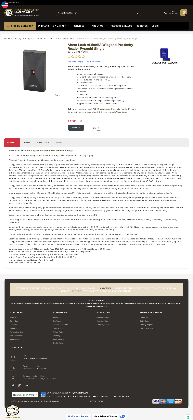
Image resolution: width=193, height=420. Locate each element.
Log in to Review (93, 61)
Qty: (94, 128)
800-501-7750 (42, 369)
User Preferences (16, 336)
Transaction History (17, 332)
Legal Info (96, 401)
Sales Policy (58, 328)
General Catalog (102, 317)
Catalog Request (146, 325)
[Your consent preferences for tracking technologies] (188, 417)
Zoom (57, 95)
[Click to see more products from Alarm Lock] (164, 55)
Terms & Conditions (60, 325)
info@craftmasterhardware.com (35, 358)
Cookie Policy (58, 343)
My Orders (14, 317)
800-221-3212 (28, 369)
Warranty (56, 336)
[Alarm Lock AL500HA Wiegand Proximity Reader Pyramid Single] (35, 44)
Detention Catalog (103, 321)
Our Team (57, 321)
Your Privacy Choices (105, 416)
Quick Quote (144, 321)
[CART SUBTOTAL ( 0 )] (184, 12)
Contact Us (144, 317)
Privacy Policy (58, 339)
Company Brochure (103, 325)
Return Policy (58, 332)
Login (155, 26)
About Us (56, 317)
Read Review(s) (75, 61)
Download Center (147, 328)
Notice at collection (78, 416)
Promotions (14, 328)
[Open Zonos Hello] (4, 4)
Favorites (13, 325)
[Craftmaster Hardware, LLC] (21, 13)
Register (142, 26)
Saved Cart (14, 321)
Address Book (15, 339)
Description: (12, 142)
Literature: (27, 142)
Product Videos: (43, 142)
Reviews (59, 142)
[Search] (136, 13)
